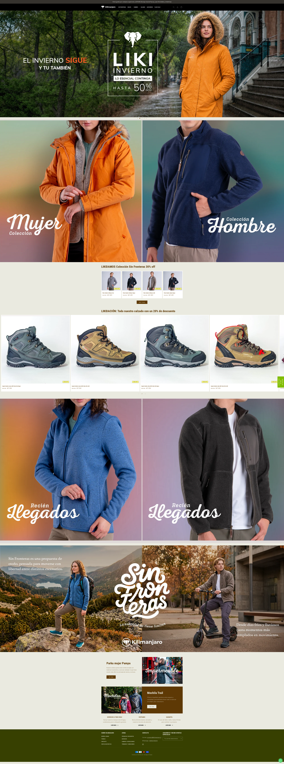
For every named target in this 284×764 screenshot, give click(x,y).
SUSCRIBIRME (152, 388)
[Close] (161, 368)
